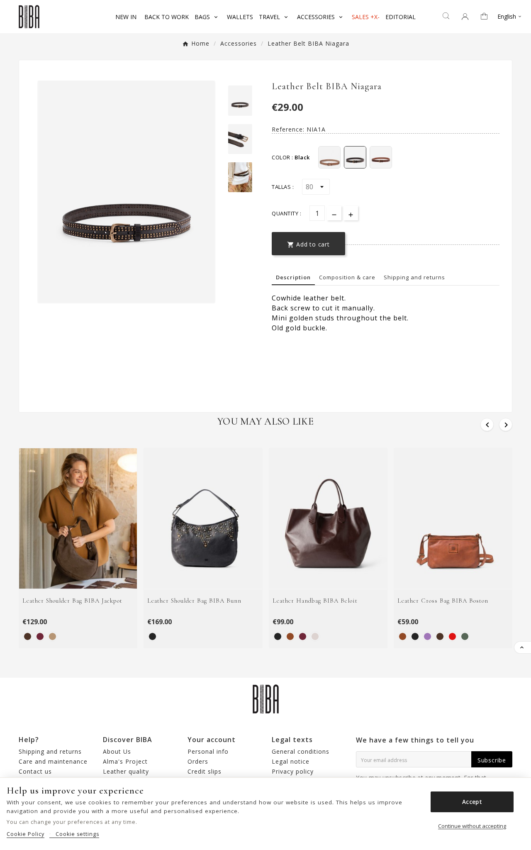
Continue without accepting (472, 826)
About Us (117, 751)
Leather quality (126, 771)
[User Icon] (465, 16)
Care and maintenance (53, 761)
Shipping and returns (414, 277)
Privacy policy (293, 771)
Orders (198, 761)
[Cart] (487, 17)
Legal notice (290, 761)
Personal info (208, 751)
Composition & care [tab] (347, 277)
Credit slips (205, 771)
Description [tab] (293, 277)
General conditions (300, 751)
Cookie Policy (25, 834)
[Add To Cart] (88, 580)
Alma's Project (125, 761)
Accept (472, 802)
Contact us (35, 771)
